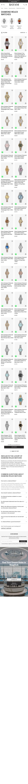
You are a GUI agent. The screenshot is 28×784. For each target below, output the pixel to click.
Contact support (6, 528)
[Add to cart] (12, 50)
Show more (3, 468)
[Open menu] (2, 4)
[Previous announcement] (2, 1)
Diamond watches (12, 8)
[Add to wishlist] (12, 37)
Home (2, 8)
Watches (6, 8)
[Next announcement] (26, 1)
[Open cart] (26, 4)
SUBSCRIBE (23, 541)
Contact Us (14, 579)
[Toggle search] (4, 4)
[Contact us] (24, 4)
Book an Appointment (14, 584)
